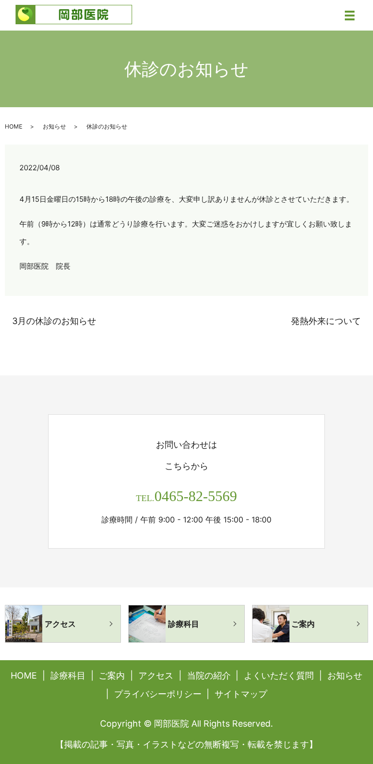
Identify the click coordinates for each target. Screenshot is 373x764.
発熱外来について (326, 321)
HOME (13, 126)
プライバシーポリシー (158, 694)
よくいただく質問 (279, 675)
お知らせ (54, 126)
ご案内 (112, 675)
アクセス (155, 675)
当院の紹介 (209, 675)
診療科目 (68, 675)
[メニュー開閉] (350, 15)
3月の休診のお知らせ (54, 321)
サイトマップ (241, 694)
